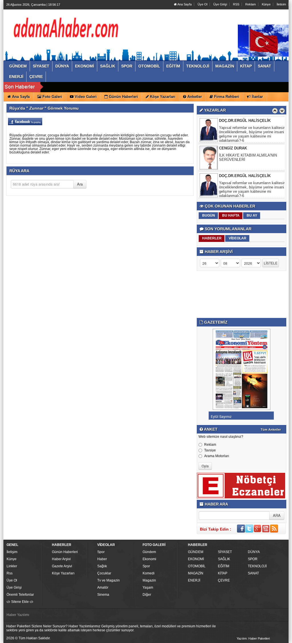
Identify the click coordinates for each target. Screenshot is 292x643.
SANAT (253, 573)
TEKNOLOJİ (257, 566)
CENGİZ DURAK (233, 148)
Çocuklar (104, 573)
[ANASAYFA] (68, 29)
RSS (236, 4)
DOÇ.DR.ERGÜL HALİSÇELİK (245, 120)
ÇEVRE (224, 580)
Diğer (147, 595)
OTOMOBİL (197, 566)
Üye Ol (202, 4)
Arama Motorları (216, 456)
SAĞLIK (224, 559)
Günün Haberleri (65, 552)
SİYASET (225, 552)
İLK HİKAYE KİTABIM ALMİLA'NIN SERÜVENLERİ (248, 157)
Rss (10, 573)
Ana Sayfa (184, 4)
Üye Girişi (220, 4)
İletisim (281, 4)
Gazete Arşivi (62, 566)
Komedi (149, 573)
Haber (102, 559)
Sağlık (102, 566)
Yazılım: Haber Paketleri (253, 638)
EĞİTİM (223, 566)
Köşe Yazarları (63, 573)
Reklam (250, 4)
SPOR (252, 559)
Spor (101, 552)
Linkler (12, 566)
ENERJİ (194, 580)
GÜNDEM (195, 552)
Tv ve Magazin (108, 580)
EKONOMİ (196, 559)
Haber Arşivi (61, 559)
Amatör (102, 587)
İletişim (12, 552)
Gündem (149, 552)
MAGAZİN (195, 573)
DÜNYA (254, 552)
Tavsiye (210, 450)
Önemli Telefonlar (20, 595)
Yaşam (148, 587)
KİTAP (222, 573)
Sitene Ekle (20, 602)
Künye (266, 4)
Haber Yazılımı (18, 615)
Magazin (149, 580)
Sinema (103, 595)
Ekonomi (149, 559)
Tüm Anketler (271, 429)
